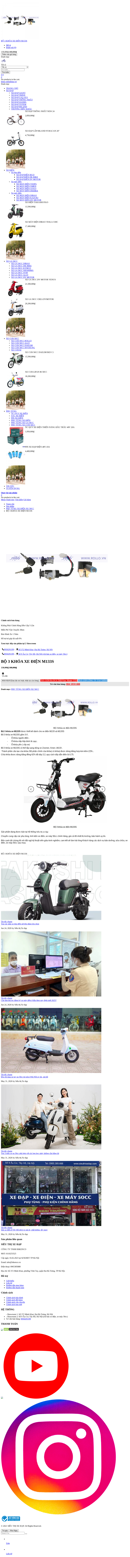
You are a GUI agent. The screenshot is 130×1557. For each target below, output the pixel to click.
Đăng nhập (5, 82)
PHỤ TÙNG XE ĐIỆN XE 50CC (20, 508)
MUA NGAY (20, 681)
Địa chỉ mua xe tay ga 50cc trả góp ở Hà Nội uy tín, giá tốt (24, 1077)
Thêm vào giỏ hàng (9, 54)
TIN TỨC (10, 486)
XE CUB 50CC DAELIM (22, 345)
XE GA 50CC (12, 261)
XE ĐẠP (10, 91)
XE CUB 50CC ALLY (20, 343)
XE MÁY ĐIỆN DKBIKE (27, 191)
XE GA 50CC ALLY (19, 275)
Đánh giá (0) (11, 47)
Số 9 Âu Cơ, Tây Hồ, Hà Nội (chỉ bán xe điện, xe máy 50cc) (42, 654)
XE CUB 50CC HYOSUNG (23, 348)
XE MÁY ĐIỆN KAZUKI (27, 198)
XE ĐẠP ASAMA (18, 102)
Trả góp (5, 1530)
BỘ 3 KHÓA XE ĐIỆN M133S (14, 41)
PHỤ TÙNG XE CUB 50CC (23, 425)
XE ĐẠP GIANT (18, 93)
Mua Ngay (14, 1530)
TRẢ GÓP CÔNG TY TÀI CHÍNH (92, 680)
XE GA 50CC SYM (19, 273)
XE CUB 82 (16, 350)
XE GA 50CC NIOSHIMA (22, 270)
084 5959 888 (73, 684)
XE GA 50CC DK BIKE (21, 266)
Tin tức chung (6, 921)
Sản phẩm (10, 506)
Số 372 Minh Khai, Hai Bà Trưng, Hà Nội (35, 650)
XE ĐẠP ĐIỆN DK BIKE (27, 177)
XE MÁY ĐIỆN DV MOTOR (28, 200)
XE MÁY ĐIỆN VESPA (26, 184)
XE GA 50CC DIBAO (20, 263)
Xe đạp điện (16, 172)
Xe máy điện (16, 182)
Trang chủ (10, 504)
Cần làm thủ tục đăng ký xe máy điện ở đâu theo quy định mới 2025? (28, 1000)
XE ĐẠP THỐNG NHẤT (22, 100)
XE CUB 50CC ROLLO (21, 341)
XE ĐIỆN (10, 170)
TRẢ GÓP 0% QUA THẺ (58, 680)
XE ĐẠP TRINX (18, 95)
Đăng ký (13, 82)
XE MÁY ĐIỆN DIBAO (26, 195)
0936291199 (9, 649)
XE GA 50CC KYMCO (21, 268)
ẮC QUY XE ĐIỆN (19, 413)
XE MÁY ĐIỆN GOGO (26, 188)
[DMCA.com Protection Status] (11, 1330)
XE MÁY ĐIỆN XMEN (26, 186)
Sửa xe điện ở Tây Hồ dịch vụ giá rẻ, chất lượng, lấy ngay (24, 1230)
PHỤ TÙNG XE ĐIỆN (20, 420)
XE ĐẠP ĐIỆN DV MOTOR (28, 179)
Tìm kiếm (5, 72)
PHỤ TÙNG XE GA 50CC (22, 423)
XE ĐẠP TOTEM (18, 104)
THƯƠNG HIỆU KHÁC (21, 109)
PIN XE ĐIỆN (17, 418)
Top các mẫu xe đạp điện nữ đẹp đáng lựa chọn (20, 924)
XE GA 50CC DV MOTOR (22, 277)
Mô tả (8, 45)
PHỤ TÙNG (11, 411)
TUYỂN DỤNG (13, 488)
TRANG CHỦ (12, 88)
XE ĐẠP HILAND (19, 107)
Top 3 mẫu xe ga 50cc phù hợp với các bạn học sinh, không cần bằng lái (30, 1153)
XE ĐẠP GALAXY (19, 97)
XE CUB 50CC (12, 338)
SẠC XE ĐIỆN (17, 416)
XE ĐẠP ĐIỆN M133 (25, 175)
